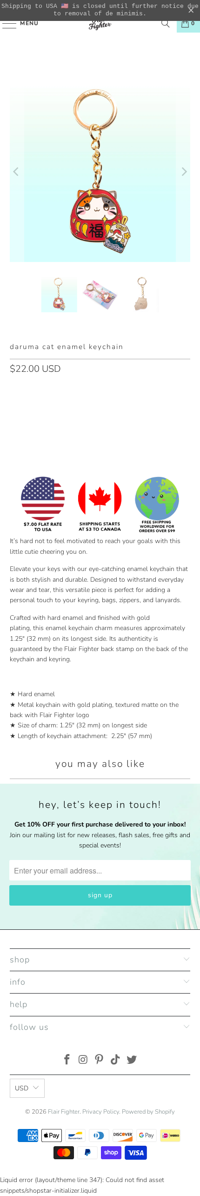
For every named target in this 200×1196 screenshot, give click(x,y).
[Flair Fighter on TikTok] (116, 1060)
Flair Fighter (64, 1112)
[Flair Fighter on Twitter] (132, 1060)
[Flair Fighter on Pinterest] (100, 1060)
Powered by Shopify (148, 1112)
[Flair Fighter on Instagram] (83, 1060)
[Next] (183, 171)
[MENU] (5, 23)
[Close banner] (191, 10)
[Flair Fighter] (100, 23)
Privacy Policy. (101, 1112)
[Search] (165, 23)
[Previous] (16, 171)
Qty (15, 389)
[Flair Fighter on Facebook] (67, 1060)
